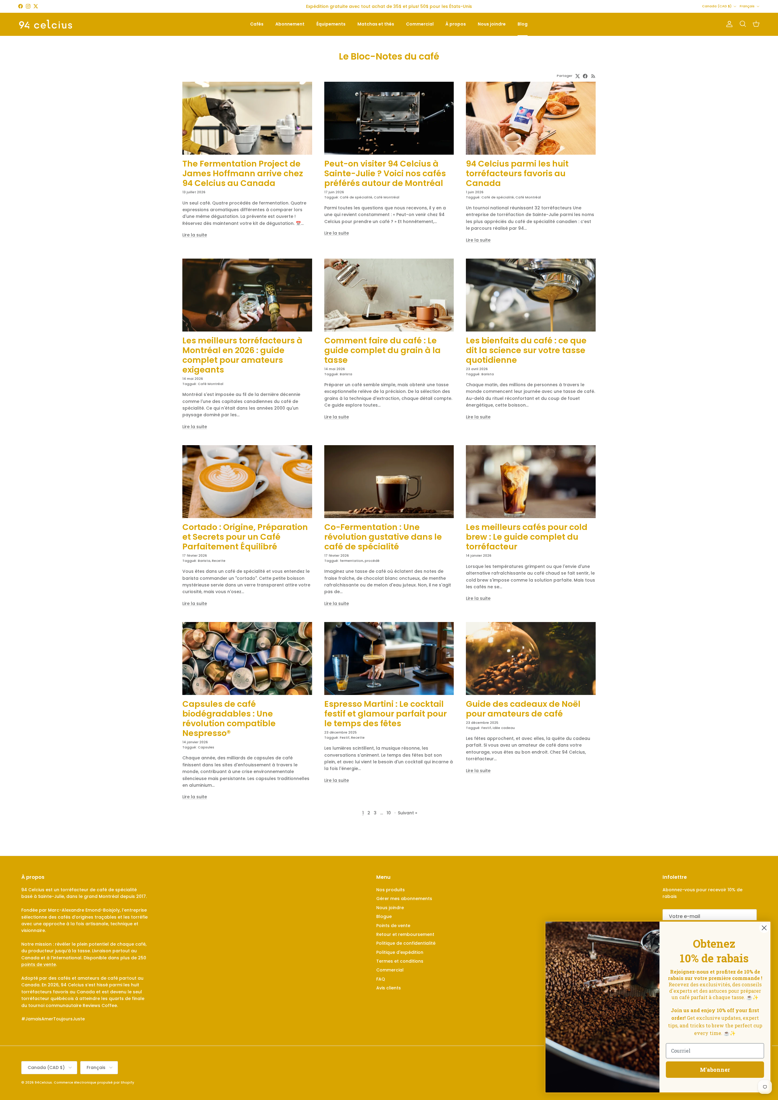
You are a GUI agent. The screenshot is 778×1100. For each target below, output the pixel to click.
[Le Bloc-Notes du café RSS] (593, 76)
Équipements (331, 24)
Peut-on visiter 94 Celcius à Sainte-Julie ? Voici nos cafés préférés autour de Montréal (385, 173)
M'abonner (715, 1069)
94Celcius (43, 1082)
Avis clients (388, 988)
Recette (218, 560)
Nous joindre (492, 24)
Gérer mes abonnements (404, 898)
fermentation (351, 560)
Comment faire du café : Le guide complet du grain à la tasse (382, 350)
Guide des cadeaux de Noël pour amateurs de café (523, 708)
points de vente (38, 964)
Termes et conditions (399, 961)
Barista (346, 374)
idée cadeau (504, 727)
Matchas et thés (375, 24)
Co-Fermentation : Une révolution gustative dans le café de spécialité (383, 536)
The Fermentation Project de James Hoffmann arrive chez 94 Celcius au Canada (242, 173)
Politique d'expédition (399, 952)
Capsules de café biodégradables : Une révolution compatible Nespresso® (229, 718)
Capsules (206, 747)
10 (389, 813)
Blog (523, 24)
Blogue (384, 916)
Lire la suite (194, 235)
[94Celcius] (45, 24)
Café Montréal (386, 197)
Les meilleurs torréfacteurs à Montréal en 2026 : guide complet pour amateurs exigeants (242, 355)
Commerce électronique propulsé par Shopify (94, 1082)
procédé (372, 560)
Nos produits (390, 890)
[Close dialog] (764, 928)
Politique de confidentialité (405, 943)
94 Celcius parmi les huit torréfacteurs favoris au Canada (517, 173)
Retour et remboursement (405, 934)
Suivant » (407, 813)
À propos (456, 24)
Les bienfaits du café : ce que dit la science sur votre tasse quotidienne (526, 350)
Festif (344, 737)
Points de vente (393, 926)
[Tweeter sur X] (577, 76)
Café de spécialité (356, 197)
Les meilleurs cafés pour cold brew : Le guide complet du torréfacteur (526, 536)
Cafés (256, 24)
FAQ (380, 979)
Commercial (420, 24)
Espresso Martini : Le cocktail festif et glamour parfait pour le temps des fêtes (385, 713)
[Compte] (728, 24)
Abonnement (290, 24)
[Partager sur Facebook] (585, 76)
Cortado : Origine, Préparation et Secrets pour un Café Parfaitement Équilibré (245, 536)
